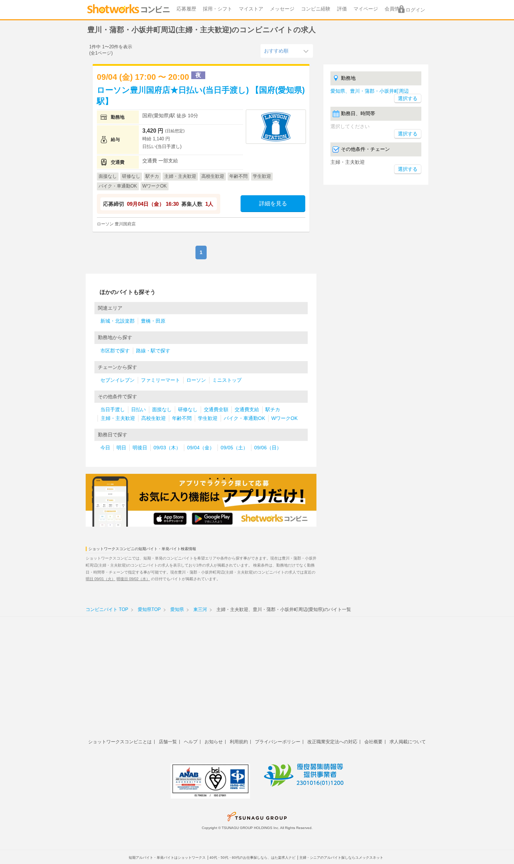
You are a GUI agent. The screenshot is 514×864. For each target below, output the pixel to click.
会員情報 (394, 9)
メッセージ (282, 9)
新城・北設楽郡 (117, 321)
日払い (138, 409)
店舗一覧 (168, 741)
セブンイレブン (117, 380)
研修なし (188, 409)
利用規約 (239, 741)
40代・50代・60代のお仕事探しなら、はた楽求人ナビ (252, 857)
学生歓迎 (207, 418)
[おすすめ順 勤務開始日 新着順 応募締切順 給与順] (286, 51)
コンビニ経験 (315, 9)
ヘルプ (191, 741)
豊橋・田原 (153, 321)
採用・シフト (217, 9)
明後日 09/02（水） (133, 579)
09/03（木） (167, 447)
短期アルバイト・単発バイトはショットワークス (167, 857)
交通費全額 (216, 409)
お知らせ (214, 741)
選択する (407, 133)
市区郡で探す (115, 350)
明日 (121, 447)
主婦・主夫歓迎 (118, 418)
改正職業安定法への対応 (332, 741)
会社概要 (373, 741)
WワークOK (284, 418)
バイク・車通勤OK (244, 418)
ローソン (196, 380)
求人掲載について (408, 741)
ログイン (415, 10)
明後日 (140, 447)
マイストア (251, 9)
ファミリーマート (160, 380)
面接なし (162, 409)
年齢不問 (182, 418)
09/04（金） (200, 447)
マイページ (366, 9)
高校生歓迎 (153, 418)
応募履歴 (186, 9)
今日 (105, 447)
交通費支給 (247, 409)
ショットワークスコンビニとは (120, 741)
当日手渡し (112, 409)
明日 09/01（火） (100, 579)
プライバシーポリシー (277, 741)
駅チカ (272, 409)
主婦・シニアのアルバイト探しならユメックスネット (341, 857)
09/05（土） (234, 447)
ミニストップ (227, 380)
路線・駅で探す (153, 350)
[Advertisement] (257, 681)
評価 (342, 9)
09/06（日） (267, 447)
